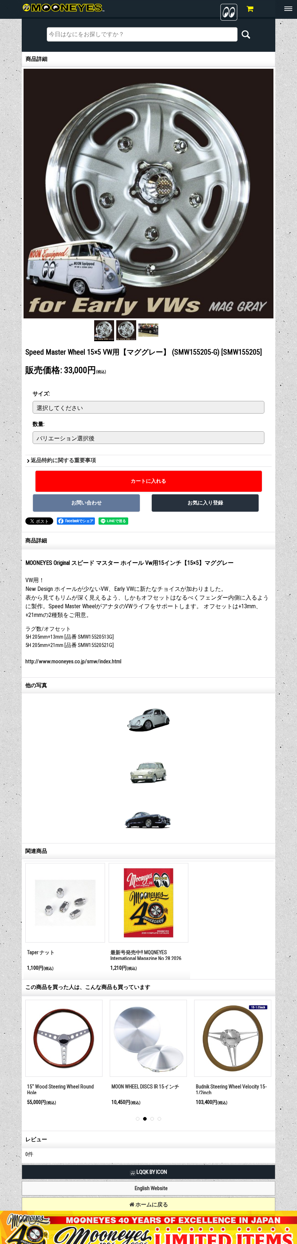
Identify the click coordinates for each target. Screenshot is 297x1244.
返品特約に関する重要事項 (63, 460)
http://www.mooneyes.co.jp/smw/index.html (73, 661)
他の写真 (36, 685)
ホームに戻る (151, 1204)
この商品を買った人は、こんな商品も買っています (87, 987)
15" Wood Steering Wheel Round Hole (60, 1090)
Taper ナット (41, 952)
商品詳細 (36, 540)
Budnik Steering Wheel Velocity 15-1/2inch (231, 1090)
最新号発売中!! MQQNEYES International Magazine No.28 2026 (145, 955)
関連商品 (36, 851)
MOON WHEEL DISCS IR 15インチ (145, 1086)
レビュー (36, 1139)
